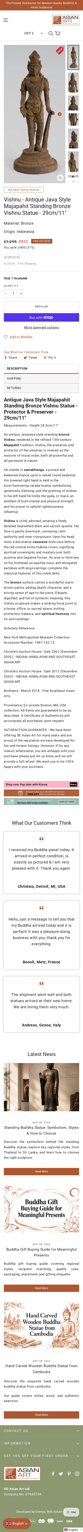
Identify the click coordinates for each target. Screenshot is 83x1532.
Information (17, 1443)
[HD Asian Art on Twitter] (61, 1473)
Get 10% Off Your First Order (36, 1456)
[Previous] (10, 114)
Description (17, 368)
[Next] (60, 114)
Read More (41, 1171)
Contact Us (16, 1431)
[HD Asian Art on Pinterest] (69, 1473)
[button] (18, 337)
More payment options (41, 327)
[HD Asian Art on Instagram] (77, 1473)
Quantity (11, 286)
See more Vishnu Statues (24, 189)
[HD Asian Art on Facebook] (53, 1473)
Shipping (14, 378)
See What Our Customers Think (26, 352)
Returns (14, 388)
